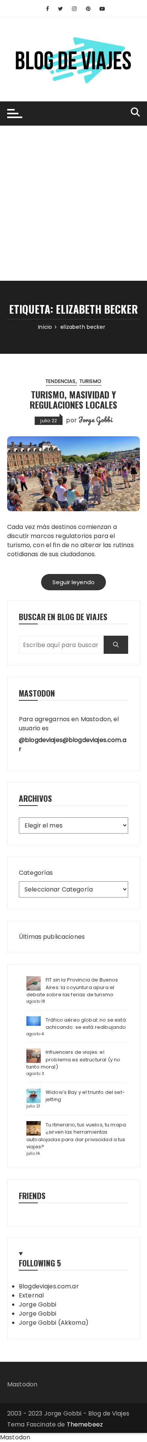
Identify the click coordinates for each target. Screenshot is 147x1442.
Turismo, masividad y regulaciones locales (73, 399)
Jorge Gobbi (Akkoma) (54, 1322)
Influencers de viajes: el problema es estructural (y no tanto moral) (73, 1059)
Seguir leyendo (73, 582)
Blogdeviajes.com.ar (49, 1286)
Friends (32, 1195)
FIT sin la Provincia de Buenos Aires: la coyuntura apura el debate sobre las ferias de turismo (72, 987)
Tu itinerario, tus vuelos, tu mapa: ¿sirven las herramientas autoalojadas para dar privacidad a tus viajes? (76, 1136)
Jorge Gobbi (95, 419)
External (31, 1295)
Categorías (36, 872)
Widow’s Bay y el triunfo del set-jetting (85, 1096)
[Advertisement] (73, 203)
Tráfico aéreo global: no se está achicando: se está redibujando (86, 1023)
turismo (90, 381)
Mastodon (22, 1384)
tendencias (61, 381)
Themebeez (85, 1424)
